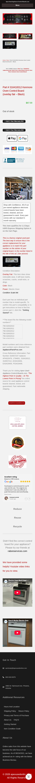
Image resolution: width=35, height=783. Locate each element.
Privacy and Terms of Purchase (16, 715)
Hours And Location (12, 707)
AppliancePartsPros (10, 350)
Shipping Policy (10, 711)
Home (4, 60)
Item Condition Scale (12, 729)
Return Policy (23, 711)
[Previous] (6, 188)
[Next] (29, 188)
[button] (29, 498)
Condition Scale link (10, 293)
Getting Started (10, 724)
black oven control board (18, 70)
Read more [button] (30, 494)
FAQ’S (16, 720)
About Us (7, 720)
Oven (7, 60)
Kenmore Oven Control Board (19, 71)
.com (20, 350)
